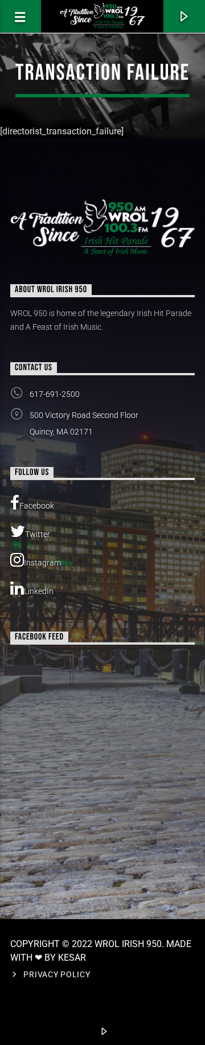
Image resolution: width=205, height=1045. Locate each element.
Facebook (36, 505)
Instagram (42, 562)
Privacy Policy (56, 975)
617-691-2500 (55, 394)
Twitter (37, 534)
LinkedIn (39, 591)
